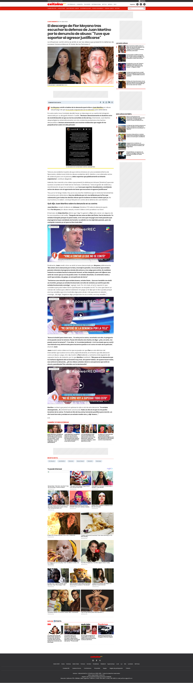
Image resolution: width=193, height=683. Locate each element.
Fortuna (83, 664)
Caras (63, 664)
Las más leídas (122, 43)
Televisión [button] (87, 4)
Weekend (103, 664)
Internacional (96, 4)
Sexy (115, 4)
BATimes (137, 664)
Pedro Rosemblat (98, 8)
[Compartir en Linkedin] (109, 102)
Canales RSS (66, 668)
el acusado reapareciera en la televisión (80, 110)
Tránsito (128, 668)
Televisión (89, 461)
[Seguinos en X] (144, 4)
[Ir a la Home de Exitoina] (56, 4)
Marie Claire (76, 664)
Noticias (68, 664)
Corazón (80, 4)
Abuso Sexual (80, 461)
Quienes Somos (76, 668)
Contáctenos (87, 668)
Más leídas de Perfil (124, 114)
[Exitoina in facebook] (141, 4)
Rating (117, 8)
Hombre (89, 664)
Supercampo (111, 664)
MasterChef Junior (72, 8)
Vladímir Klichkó (85, 8)
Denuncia (71, 461)
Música (110, 4)
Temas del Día (51, 8)
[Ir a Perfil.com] (142, 1)
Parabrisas (96, 664)
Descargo (98, 461)
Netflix (104, 4)
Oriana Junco (109, 8)
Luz (121, 664)
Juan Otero (61, 8)
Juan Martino (98, 107)
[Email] (112, 103)
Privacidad (97, 668)
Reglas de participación (116, 668)
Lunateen (130, 664)
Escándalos (71, 4)
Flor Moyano (55, 107)
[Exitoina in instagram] (137, 4)
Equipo (105, 668)
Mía (125, 664)
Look (117, 664)
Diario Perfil (56, 664)
